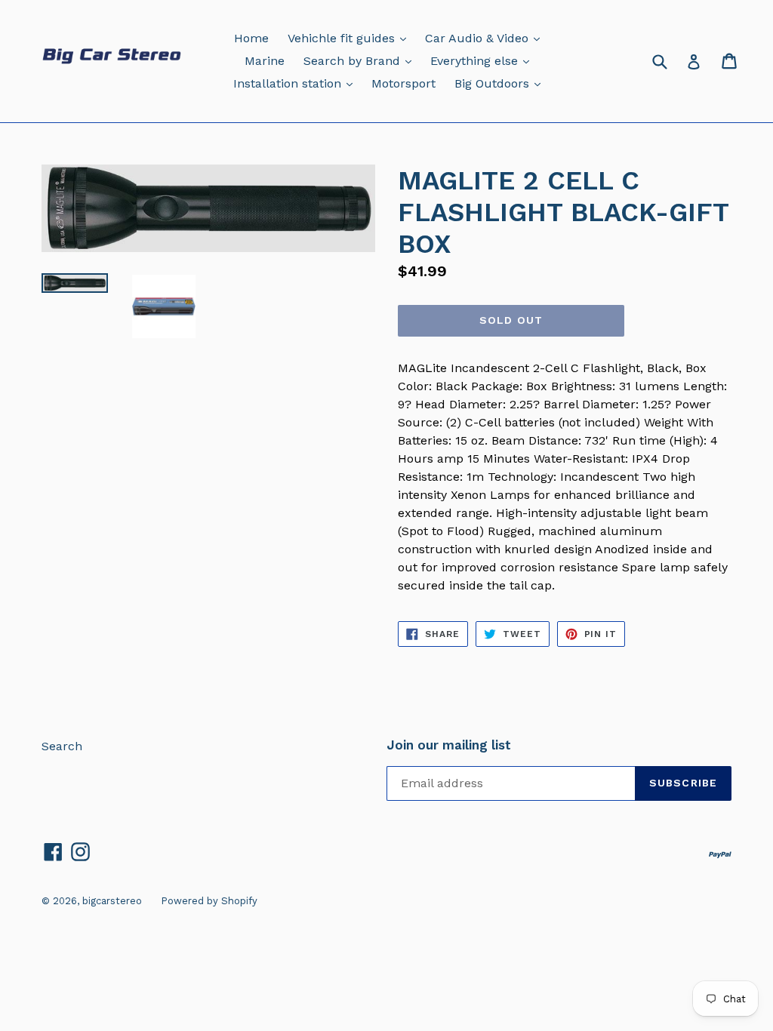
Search (62, 746)
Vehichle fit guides (351, 37)
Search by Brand (361, 60)
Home (251, 38)
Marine (265, 61)
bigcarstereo (112, 900)
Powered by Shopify (209, 900)
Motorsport (403, 83)
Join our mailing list (448, 744)
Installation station (296, 83)
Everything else (483, 60)
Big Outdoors (501, 83)
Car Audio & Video (486, 37)
